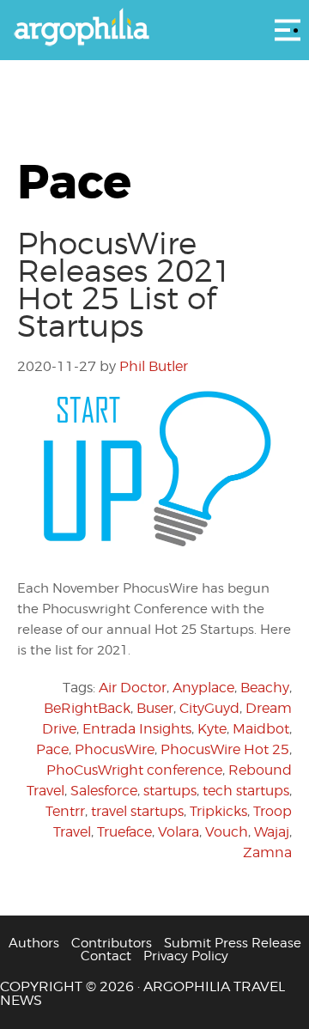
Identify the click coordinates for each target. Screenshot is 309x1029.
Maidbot (261, 729)
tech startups (246, 790)
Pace (52, 749)
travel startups (137, 811)
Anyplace (203, 687)
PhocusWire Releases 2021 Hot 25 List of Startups (124, 284)
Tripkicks (218, 811)
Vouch (226, 832)
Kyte (212, 729)
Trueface (124, 832)
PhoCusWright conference (134, 770)
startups (170, 790)
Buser (154, 708)
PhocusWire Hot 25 (225, 749)
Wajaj (271, 832)
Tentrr (65, 811)
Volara (178, 832)
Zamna (267, 852)
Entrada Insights (136, 729)
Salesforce (103, 790)
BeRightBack (87, 708)
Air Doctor (133, 687)
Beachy (264, 687)
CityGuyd (209, 708)
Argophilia (154, 28)
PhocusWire (114, 749)
